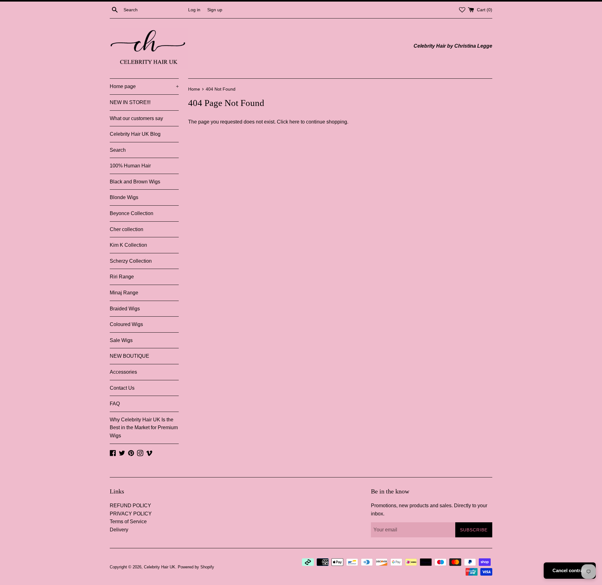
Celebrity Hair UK (159, 567)
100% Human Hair (130, 165)
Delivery (119, 529)
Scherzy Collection (131, 261)
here (294, 121)
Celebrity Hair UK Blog (135, 134)
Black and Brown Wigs (135, 181)
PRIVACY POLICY (131, 513)
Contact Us (122, 388)
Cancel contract (569, 570)
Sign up (214, 9)
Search (118, 150)
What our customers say (136, 118)
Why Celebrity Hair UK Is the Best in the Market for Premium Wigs (144, 427)
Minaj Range (124, 292)
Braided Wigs (125, 308)
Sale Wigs (121, 340)
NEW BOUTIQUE (129, 356)
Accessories (123, 372)
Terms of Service (128, 521)
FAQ (115, 403)
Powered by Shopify (196, 567)
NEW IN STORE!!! (130, 102)
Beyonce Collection (131, 213)
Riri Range (122, 276)
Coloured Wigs (126, 324)
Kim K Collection (128, 245)
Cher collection (126, 229)
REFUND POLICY (130, 505)
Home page (144, 86)
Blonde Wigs (124, 197)
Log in (194, 9)
